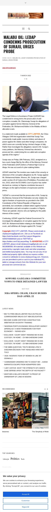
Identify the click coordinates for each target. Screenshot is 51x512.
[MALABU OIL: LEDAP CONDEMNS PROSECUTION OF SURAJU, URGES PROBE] (25, 99)
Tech (22, 459)
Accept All (25, 494)
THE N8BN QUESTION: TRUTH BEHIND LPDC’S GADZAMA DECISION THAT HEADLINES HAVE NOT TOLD (24, 349)
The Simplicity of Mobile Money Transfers (18, 432)
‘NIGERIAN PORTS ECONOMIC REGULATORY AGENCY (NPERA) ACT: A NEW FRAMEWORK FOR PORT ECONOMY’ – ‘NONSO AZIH (25, 328)
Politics (15, 458)
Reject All (25, 507)
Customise (26, 501)
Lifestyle (6, 459)
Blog (9, 58)
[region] (25, 492)
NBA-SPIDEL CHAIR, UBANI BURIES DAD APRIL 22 (26, 295)
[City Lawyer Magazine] (25, 16)
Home (4, 58)
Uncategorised (9, 68)
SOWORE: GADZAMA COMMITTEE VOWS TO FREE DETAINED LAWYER (25, 280)
